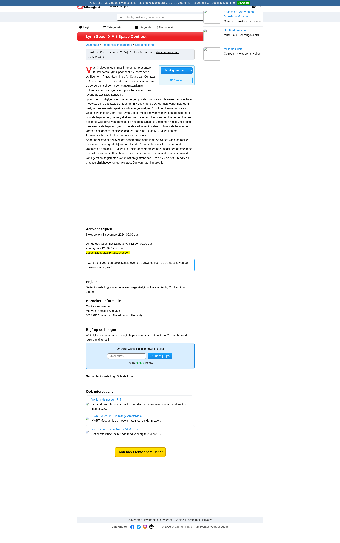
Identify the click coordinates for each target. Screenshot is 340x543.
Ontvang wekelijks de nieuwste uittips (140, 348)
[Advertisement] (115, 197)
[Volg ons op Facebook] (132, 526)
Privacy (207, 519)
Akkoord (243, 2)
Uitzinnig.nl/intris (182, 526)
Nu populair (166, 27)
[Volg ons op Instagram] (145, 526)
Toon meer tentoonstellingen (140, 452)
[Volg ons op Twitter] (138, 526)
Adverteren (135, 519)
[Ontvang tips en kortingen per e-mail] (151, 526)
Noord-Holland (144, 44)
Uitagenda (145, 27)
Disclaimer (193, 519)
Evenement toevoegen (158, 519)
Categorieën (114, 27)
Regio (86, 27)
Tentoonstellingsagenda (117, 44)
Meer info (229, 2)
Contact (180, 519)
